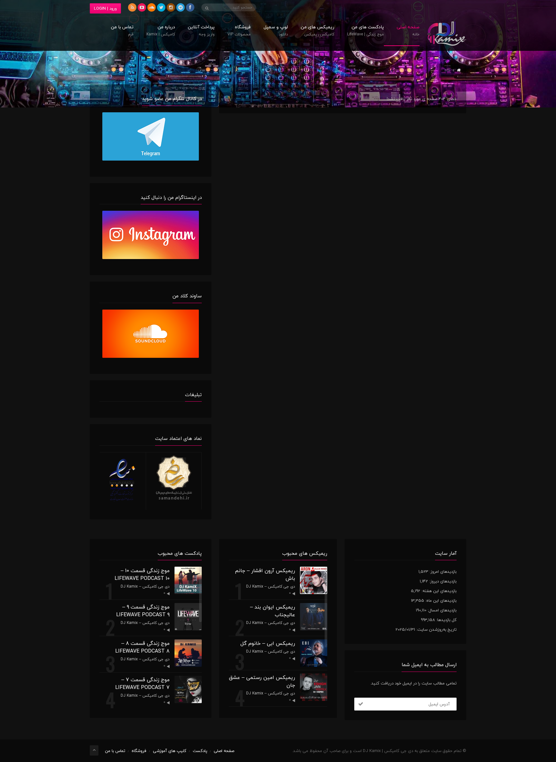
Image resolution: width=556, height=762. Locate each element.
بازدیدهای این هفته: (438, 590)
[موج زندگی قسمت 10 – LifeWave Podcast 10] (188, 580)
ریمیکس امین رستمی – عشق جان (262, 681)
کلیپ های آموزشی (169, 750)
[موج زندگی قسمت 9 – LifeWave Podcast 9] (188, 616)
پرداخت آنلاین (201, 31)
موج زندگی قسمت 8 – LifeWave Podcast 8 (142, 647)
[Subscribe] (360, 704)
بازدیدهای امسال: (441, 610)
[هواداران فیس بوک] (190, 7)
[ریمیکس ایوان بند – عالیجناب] (313, 616)
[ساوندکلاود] (151, 7)
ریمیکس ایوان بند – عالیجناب (272, 610)
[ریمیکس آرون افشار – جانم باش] (313, 580)
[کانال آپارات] (142, 7)
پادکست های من (365, 31)
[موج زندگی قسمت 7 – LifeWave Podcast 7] (188, 689)
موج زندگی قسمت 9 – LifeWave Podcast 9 (143, 610)
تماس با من (122, 31)
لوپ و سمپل (276, 31)
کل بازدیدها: (446, 619)
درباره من (160, 31)
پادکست (200, 750)
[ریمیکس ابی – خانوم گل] (313, 653)
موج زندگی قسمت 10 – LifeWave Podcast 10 (142, 574)
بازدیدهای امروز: (442, 571)
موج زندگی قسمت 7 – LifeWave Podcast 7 (142, 683)
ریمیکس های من (317, 31)
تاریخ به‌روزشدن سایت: (436, 629)
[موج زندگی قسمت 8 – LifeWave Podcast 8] (188, 653)
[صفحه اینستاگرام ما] (171, 7)
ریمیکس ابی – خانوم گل (267, 643)
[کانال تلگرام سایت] (180, 7)
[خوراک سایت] (132, 7)
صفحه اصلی (408, 31)
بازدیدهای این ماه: (440, 600)
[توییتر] (161, 7)
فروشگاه (239, 31)
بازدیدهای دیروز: (442, 581)
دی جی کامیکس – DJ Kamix (270, 586)
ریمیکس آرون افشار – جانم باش (265, 574)
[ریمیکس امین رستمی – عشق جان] (313, 687)
